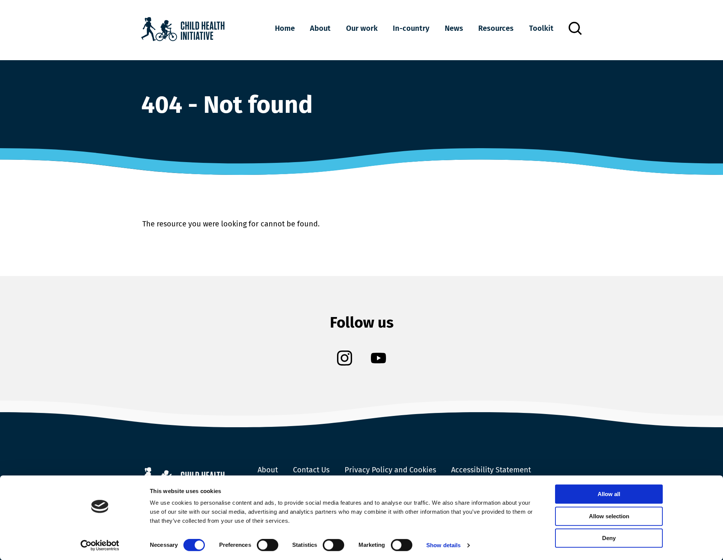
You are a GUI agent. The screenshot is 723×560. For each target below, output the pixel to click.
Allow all (609, 494)
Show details (443, 545)
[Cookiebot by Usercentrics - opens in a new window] (100, 545)
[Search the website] (575, 28)
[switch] (267, 546)
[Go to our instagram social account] (344, 359)
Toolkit (541, 28)
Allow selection (609, 516)
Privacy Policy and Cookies (390, 469)
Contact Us (311, 469)
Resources (496, 28)
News (454, 28)
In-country (411, 28)
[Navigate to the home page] (182, 30)
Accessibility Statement (491, 469)
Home (285, 28)
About (320, 28)
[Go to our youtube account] (378, 359)
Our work (362, 28)
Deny (609, 538)
